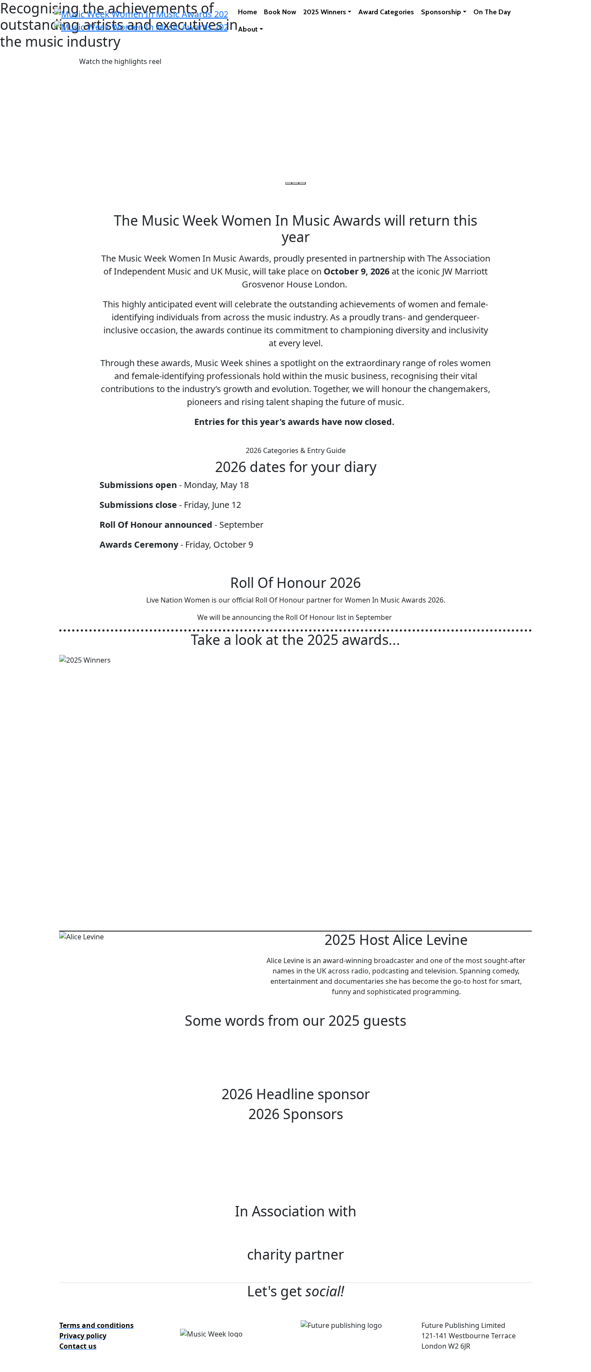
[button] (120, 61)
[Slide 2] (295, 183)
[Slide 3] (302, 183)
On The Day (492, 12)
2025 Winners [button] (324, 12)
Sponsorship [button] (441, 12)
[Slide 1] (288, 183)
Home (247, 12)
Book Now (280, 12)
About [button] (248, 29)
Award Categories (386, 12)
